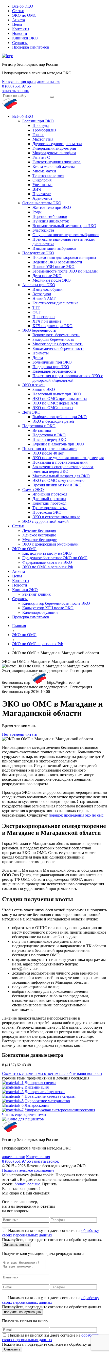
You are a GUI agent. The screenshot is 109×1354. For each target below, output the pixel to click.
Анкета (18, 20)
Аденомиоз (42, 198)
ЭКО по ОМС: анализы (52, 407)
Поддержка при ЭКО (50, 367)
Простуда (40, 125)
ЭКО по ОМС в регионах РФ (47, 567)
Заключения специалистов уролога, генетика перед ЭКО (63, 469)
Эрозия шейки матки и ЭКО (57, 485)
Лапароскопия (37, 1105)
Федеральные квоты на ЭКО (47, 562)
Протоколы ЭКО (47, 512)
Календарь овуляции (40, 612)
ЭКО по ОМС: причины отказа (59, 398)
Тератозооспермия (48, 175)
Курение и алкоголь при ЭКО (58, 444)
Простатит (41, 194)
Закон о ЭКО (43, 389)
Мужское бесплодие (39, 539)
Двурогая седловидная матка (57, 144)
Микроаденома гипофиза (54, 153)
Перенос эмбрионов (49, 216)
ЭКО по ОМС (24, 15)
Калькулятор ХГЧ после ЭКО (48, 608)
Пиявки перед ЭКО (49, 439)
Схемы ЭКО (33, 489)
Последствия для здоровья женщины (64, 257)
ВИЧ (36, 189)
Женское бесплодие (39, 535)
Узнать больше (27, 1184)
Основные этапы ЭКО (41, 203)
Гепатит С (41, 157)
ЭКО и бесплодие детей (53, 421)
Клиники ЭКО (25, 38)
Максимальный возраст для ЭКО (61, 476)
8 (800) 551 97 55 (16, 86)
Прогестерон (43, 316)
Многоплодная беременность (57, 344)
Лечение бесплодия (39, 530)
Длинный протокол (49, 499)
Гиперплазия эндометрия (54, 148)
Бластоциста (43, 230)
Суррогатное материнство (47, 1101)
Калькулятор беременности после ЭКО (56, 603)
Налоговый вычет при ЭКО (56, 394)
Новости (19, 33)
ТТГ (36, 307)
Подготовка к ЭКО (39, 426)
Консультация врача (19, 81)
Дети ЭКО (31, 412)
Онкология (41, 180)
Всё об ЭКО (22, 6)
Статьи (18, 11)
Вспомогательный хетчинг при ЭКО (64, 225)
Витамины (41, 430)
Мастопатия (42, 139)
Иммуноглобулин (47, 289)
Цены (17, 24)
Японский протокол (49, 494)
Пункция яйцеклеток (50, 221)
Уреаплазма (42, 185)
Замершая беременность (53, 339)
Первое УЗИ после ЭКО (53, 266)
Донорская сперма (40, 1082)
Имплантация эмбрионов (54, 248)
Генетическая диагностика (55, 303)
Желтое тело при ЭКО (51, 207)
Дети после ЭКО (47, 276)
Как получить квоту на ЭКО (47, 553)
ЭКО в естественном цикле (56, 517)
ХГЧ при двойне (46, 321)
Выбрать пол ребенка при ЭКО (59, 417)
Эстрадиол (41, 294)
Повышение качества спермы (50, 1096)
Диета (37, 357)
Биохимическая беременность (58, 348)
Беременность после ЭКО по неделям (65, 271)
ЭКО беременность (39, 330)
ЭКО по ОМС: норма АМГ (55, 403)
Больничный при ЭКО (52, 362)
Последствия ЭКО (38, 253)
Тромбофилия (44, 130)
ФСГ (36, 312)
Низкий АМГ (44, 298)
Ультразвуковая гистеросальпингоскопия (60, 1110)
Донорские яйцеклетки (45, 1092)
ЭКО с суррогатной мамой (45, 521)
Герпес (38, 134)
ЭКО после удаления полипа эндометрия (68, 458)
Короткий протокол (49, 503)
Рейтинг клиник (36, 594)
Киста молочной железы (53, 166)
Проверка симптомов (30, 47)
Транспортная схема (49, 508)
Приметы (40, 353)
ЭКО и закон (33, 385)
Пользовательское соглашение (28, 1170)
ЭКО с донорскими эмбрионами (50, 544)
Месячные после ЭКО (51, 280)
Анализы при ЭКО (38, 285)
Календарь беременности (54, 371)
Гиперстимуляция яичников (56, 162)
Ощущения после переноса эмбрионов (65, 235)
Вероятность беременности (56, 335)
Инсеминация (37, 1087)
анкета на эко (48, 81)
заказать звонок (15, 90)
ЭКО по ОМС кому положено (58, 480)
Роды (37, 212)
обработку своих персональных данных (50, 1232)
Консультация (38, 1157)
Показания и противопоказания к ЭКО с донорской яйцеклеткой (67, 378)
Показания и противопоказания (49, 448)
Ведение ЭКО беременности (57, 262)
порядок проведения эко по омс (76, 815)
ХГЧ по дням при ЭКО (52, 326)
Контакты (20, 29)
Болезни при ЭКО (38, 121)
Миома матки (44, 171)
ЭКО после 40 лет (48, 453)
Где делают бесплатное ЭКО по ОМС (54, 558)
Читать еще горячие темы (24, 1114)
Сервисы (20, 42)
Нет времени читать (19, 734)
